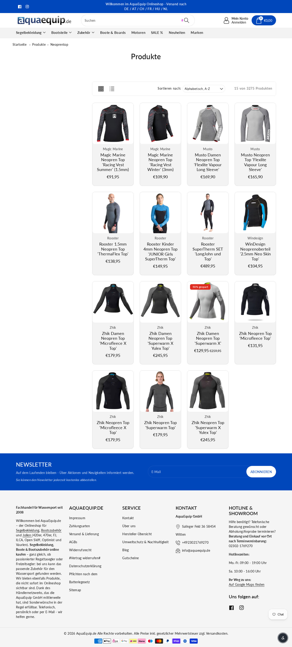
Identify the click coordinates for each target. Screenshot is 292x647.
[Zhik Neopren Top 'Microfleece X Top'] (112, 391)
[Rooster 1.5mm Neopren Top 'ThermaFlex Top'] (112, 212)
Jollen (27, 535)
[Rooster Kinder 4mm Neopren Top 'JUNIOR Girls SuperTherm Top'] (160, 212)
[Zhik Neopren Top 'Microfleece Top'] (255, 302)
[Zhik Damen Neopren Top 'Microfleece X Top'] (112, 302)
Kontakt (128, 518)
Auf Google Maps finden (247, 584)
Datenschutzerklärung (85, 566)
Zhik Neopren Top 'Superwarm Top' (160, 425)
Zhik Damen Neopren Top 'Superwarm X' (208, 338)
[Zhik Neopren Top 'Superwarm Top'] (160, 391)
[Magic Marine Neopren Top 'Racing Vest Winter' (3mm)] (160, 123)
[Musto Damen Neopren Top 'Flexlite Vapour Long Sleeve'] (207, 123)
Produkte (38, 44)
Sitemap (75, 590)
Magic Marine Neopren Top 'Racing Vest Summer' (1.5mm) (113, 162)
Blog (125, 550)
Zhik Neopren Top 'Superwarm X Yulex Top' (208, 427)
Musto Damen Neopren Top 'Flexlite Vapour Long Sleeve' (208, 162)
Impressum (77, 518)
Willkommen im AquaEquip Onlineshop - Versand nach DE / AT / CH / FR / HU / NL (146, 6)
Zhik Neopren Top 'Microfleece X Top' (113, 427)
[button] (182, 20)
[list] (112, 89)
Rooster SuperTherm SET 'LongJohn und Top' (208, 251)
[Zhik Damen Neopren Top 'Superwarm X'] (207, 302)
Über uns (129, 526)
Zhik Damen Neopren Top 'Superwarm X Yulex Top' (160, 341)
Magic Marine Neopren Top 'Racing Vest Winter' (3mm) (160, 162)
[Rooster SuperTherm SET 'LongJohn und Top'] (207, 212)
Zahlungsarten (79, 526)
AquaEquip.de (86, 633)
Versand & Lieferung (84, 534)
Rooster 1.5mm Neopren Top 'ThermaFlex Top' (112, 248)
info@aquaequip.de (196, 550)
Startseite (19, 44)
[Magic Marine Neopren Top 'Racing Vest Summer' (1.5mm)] (112, 123)
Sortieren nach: (169, 88)
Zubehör (84, 32)
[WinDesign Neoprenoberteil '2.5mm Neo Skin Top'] (255, 212)
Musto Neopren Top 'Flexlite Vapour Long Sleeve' (255, 162)
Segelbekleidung (29, 32)
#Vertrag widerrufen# (84, 558)
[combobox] (138, 20)
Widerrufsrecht (80, 550)
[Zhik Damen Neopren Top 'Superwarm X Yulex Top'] (160, 302)
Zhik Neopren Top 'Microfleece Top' (255, 336)
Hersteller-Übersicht (137, 534)
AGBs (73, 542)
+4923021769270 (195, 542)
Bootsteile (59, 32)
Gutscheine (130, 558)
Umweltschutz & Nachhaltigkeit (145, 542)
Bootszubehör (51, 530)
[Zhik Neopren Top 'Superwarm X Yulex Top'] (207, 391)
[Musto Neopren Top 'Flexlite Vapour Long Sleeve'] (255, 123)
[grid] (101, 89)
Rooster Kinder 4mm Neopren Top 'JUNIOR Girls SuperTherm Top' (160, 251)
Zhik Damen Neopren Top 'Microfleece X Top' (112, 341)
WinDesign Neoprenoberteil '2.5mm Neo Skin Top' (255, 251)
